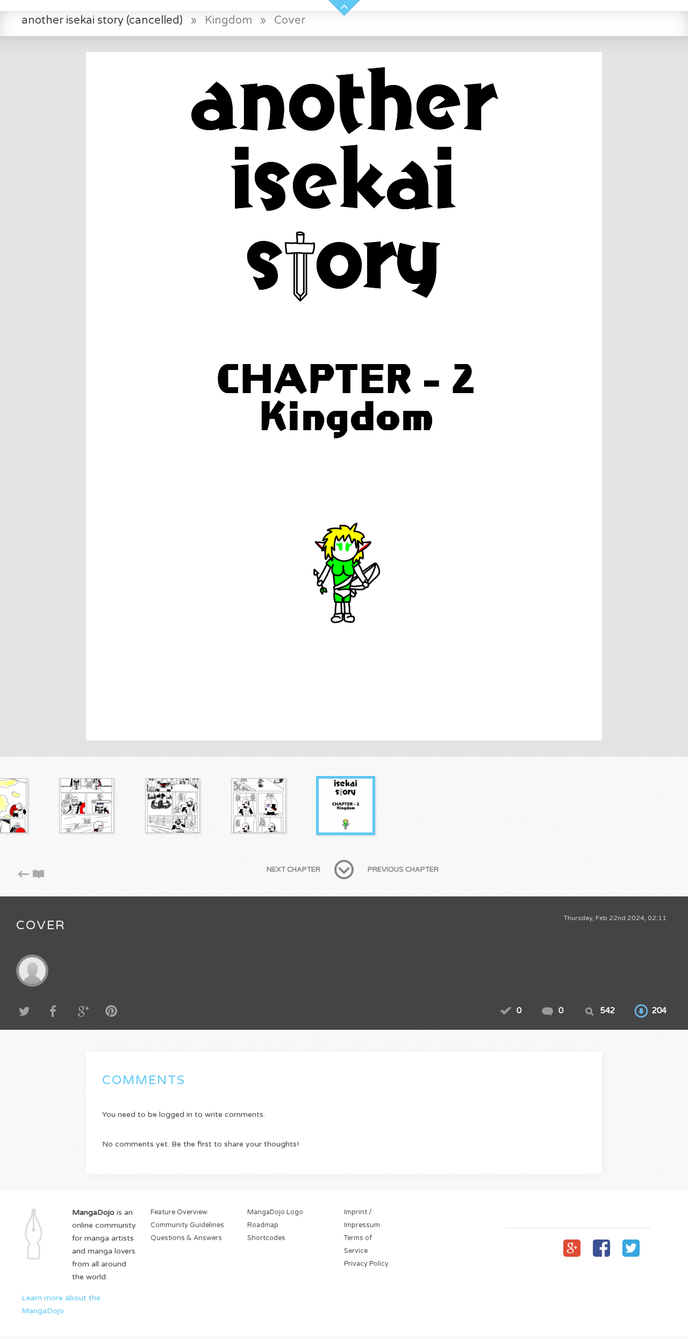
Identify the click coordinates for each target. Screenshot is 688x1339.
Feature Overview (178, 1212)
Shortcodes (266, 1238)
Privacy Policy (366, 1264)
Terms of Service (358, 1244)
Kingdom (228, 20)
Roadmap (262, 1225)
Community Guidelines (187, 1225)
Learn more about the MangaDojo (61, 1304)
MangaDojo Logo (275, 1212)
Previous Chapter (403, 869)
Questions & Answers (186, 1238)
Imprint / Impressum (362, 1218)
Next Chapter (293, 869)
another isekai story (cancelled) (102, 20)
